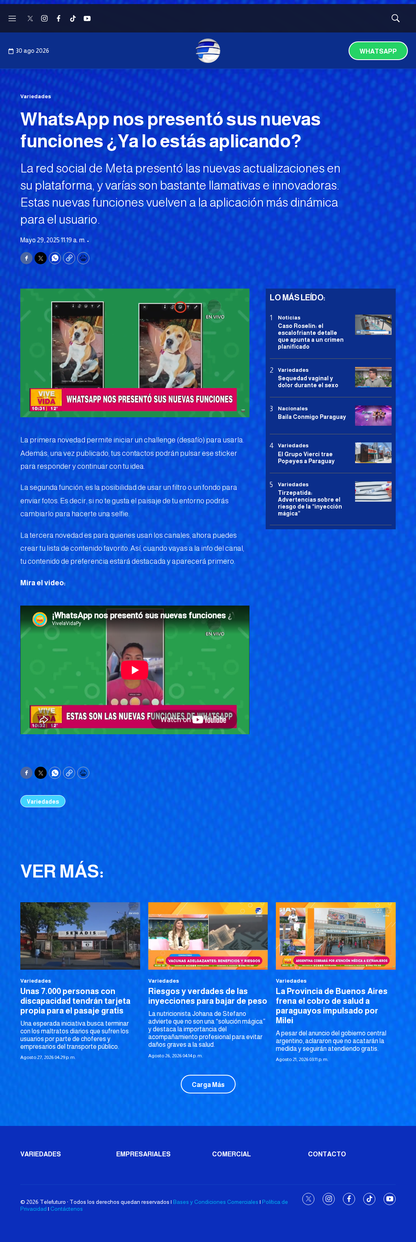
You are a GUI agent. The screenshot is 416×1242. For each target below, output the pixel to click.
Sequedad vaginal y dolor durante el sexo (308, 381)
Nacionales (293, 408)
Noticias (289, 318)
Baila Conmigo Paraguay (312, 417)
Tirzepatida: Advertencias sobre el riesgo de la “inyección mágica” (310, 502)
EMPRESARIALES (143, 1154)
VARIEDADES (40, 1154)
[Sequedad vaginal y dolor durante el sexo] (373, 377)
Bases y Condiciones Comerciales (215, 1202)
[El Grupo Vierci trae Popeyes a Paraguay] (373, 452)
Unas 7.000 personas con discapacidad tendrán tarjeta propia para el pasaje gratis (75, 1001)
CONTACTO (327, 1154)
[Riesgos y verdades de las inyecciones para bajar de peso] (208, 936)
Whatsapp (378, 51)
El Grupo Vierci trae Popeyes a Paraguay (306, 457)
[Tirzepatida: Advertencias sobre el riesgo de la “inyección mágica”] (373, 491)
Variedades (35, 96)
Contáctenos (66, 1208)
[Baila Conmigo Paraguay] (373, 415)
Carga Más (208, 1084)
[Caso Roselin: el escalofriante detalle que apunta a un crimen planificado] (373, 325)
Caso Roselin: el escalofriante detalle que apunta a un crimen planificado (311, 336)
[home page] (208, 51)
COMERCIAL (231, 1154)
